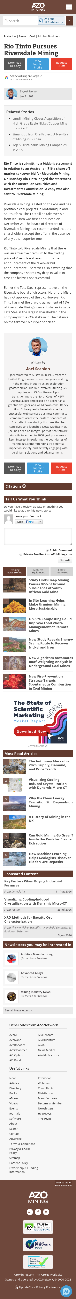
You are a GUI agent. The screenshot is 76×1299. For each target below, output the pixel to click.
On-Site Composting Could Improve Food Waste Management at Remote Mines (50, 625)
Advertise (15, 1139)
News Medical (47, 1050)
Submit (65, 560)
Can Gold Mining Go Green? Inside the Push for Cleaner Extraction (51, 839)
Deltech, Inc (18, 891)
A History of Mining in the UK (50, 819)
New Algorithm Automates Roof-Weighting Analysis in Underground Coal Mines (51, 662)
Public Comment (61, 550)
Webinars (44, 1083)
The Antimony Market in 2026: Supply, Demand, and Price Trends (49, 765)
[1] (14, 585)
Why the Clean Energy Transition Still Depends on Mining (51, 802)
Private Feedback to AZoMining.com (47, 554)
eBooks (14, 1098)
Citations (13, 486)
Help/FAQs (45, 1113)
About (13, 1123)
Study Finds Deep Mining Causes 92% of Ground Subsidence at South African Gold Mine (49, 586)
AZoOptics (16, 1055)
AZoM (13, 1035)
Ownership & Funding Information (23, 1170)
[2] (14, 605)
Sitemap (14, 1158)
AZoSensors (45, 1035)
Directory (15, 1088)
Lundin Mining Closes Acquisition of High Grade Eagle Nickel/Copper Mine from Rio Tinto (39, 123)
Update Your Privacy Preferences (40, 1287)
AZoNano (15, 1040)
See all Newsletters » (18, 1010)
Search (13, 1128)
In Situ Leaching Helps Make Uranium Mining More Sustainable (47, 604)
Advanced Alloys (32, 973)
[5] (14, 662)
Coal (32, 36)
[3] (14, 624)
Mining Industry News (35, 992)
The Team (44, 1118)
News (22, 36)
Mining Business (49, 36)
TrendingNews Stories (14, 571)
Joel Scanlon (38, 368)
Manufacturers (47, 1098)
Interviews (44, 1078)
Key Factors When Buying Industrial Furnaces (33, 883)
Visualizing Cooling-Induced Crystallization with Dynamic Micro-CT (48, 783)
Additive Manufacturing (37, 954)
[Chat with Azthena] (66, 1291)
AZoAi (41, 1045)
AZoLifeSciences (48, 1055)
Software (15, 1118)
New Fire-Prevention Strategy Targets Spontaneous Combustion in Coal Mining (50, 682)
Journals (14, 1113)
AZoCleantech (18, 1050)
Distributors (46, 1093)
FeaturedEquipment (38, 571)
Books (13, 1093)
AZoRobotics (17, 1045)
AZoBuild (15, 1060)
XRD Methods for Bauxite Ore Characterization (28, 919)
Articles (14, 1083)
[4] (14, 644)
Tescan (15, 909)
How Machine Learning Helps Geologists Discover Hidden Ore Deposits (50, 857)
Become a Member (50, 1103)
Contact (14, 1134)
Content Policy (18, 1163)
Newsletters (46, 1108)
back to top (62, 1182)
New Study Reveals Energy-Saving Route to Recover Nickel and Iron (51, 643)
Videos (13, 1103)
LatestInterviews (62, 571)
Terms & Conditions (22, 1144)
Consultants (46, 1088)
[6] (14, 681)
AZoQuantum (46, 1040)
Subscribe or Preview (34, 958)
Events (13, 1108)
